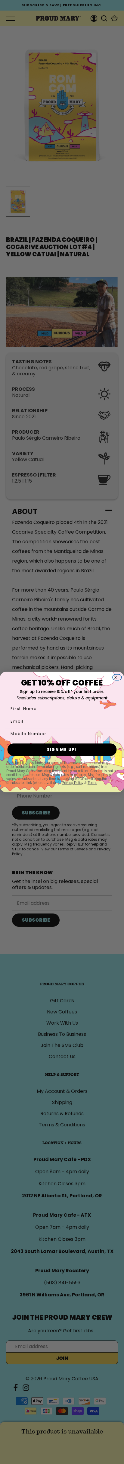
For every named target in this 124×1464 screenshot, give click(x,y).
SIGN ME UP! (62, 750)
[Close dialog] (119, 677)
